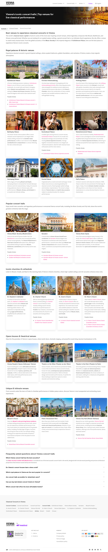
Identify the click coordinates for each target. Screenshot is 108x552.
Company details (61, 533)
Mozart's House (90, 505)
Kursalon (53, 238)
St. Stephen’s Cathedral (17, 301)
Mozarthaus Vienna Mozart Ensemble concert (22, 444)
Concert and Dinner (22, 505)
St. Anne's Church (11, 508)
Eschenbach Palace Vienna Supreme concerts (56, 153)
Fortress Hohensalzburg (90, 508)
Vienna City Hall (99, 421)
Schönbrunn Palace (57, 505)
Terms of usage (60, 539)
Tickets (90, 3)
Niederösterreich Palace (26, 511)
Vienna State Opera (87, 238)
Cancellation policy (61, 541)
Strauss (54, 511)
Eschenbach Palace (47, 136)
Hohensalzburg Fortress (48, 85)
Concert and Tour (35, 505)
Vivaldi (48, 511)
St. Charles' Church (23, 508)
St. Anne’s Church (68, 301)
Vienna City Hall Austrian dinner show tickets (90, 438)
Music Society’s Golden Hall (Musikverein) (20, 460)
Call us (35, 533)
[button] (58, 3)
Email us (35, 536)
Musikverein (10, 238)
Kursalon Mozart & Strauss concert (53, 255)
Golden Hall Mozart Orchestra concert (20, 257)
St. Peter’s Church (96, 299)
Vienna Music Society (71, 505)
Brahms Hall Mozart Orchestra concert (20, 255)
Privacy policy (60, 536)
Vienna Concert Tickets (12, 28)
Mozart (42, 511)
